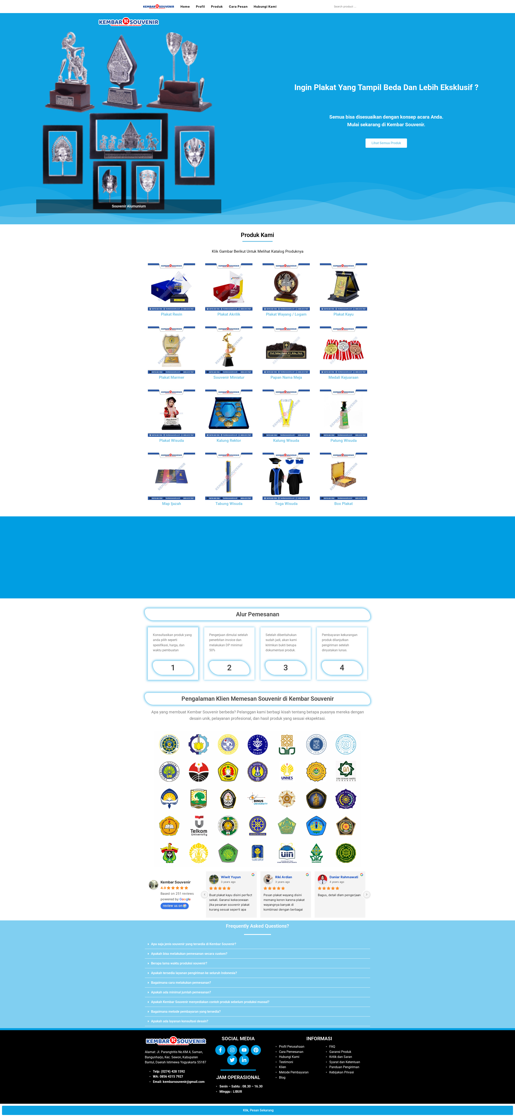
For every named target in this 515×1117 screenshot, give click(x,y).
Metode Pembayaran (294, 1072)
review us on (172, 906)
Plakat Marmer (171, 377)
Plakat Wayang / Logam (286, 314)
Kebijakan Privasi (341, 1072)
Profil (200, 6)
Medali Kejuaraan (343, 377)
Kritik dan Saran (340, 1057)
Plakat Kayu (344, 314)
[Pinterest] (256, 1050)
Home (185, 6)
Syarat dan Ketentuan (344, 1062)
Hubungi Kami (265, 6)
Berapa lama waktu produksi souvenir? (179, 963)
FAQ (332, 1046)
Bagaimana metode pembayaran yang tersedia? (186, 1011)
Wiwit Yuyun (231, 877)
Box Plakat (343, 504)
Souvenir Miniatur (228, 377)
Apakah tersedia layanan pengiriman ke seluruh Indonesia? (194, 973)
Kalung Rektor (229, 440)
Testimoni (286, 1062)
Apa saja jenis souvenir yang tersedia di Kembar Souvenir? (193, 944)
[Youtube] (244, 1050)
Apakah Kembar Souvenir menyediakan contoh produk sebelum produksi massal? (210, 1002)
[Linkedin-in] (244, 1060)
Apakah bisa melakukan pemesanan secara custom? (189, 954)
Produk (217, 6)
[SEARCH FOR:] (352, 6)
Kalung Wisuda (286, 440)
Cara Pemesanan (291, 1052)
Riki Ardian (283, 877)
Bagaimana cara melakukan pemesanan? (181, 983)
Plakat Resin (171, 314)
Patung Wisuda (344, 440)
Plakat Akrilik (228, 314)
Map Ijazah (171, 504)
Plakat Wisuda (171, 440)
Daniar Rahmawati (344, 877)
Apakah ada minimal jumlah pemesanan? (181, 992)
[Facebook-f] (220, 1050)
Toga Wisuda (286, 504)
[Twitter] (232, 1060)
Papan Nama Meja (286, 377)
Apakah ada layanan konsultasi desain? (179, 1021)
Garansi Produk (340, 1052)
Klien (282, 1067)
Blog (282, 1077)
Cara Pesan (238, 6)
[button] (257, 944)
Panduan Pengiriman (344, 1067)
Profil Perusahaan (291, 1046)
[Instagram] (232, 1050)
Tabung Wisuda (228, 504)
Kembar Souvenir (176, 882)
